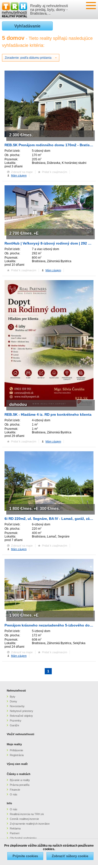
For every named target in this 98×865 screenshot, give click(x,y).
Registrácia (17, 755)
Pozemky (15, 720)
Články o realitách (18, 773)
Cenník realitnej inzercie (24, 818)
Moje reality (14, 744)
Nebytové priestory (21, 710)
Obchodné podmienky (23, 838)
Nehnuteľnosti (16, 690)
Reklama (15, 828)
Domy (13, 701)
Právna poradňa (19, 784)
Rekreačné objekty (21, 715)
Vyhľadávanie (27, 26)
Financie (15, 789)
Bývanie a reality (20, 780)
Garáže (14, 725)
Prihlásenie (16, 750)
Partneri (14, 833)
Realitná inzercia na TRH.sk (27, 814)
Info (9, 803)
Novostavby (17, 706)
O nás (13, 794)
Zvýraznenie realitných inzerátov (30, 823)
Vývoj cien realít (17, 763)
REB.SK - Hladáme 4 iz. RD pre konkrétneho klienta (48, 414)
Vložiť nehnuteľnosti (20, 734)
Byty (12, 696)
